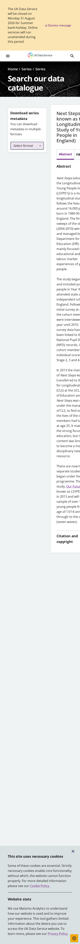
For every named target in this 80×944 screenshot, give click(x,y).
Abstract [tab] (65, 154)
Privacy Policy (58, 934)
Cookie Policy (39, 886)
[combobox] (27, 146)
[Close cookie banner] (73, 851)
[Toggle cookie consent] (74, 938)
